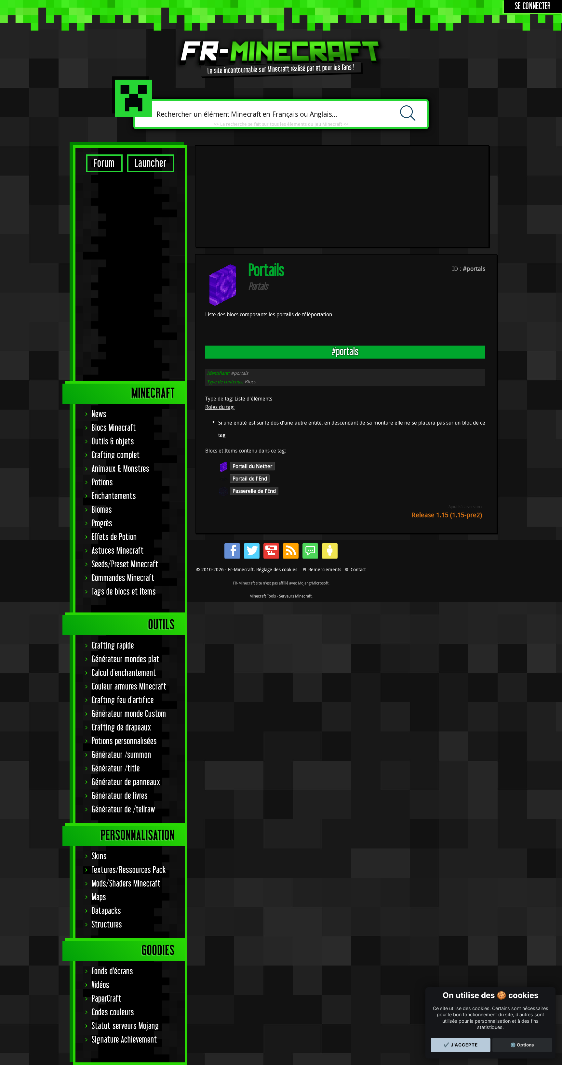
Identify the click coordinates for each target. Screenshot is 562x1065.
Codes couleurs (113, 1012)
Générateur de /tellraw (123, 809)
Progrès (102, 523)
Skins (99, 856)
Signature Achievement (124, 1040)
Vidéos (100, 985)
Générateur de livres (120, 796)
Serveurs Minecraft (295, 595)
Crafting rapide (113, 646)
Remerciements (324, 569)
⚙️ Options (522, 1044)
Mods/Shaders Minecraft (126, 883)
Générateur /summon (121, 755)
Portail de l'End (250, 478)
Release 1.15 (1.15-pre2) (447, 514)
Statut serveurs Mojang (125, 1026)
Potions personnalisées (124, 741)
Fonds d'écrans (112, 971)
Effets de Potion (114, 537)
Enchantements (114, 496)
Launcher (151, 163)
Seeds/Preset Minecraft (125, 564)
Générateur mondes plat (125, 659)
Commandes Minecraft (123, 578)
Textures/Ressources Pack (129, 870)
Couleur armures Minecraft (129, 686)
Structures (107, 924)
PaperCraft (106, 999)
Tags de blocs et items (124, 592)
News (99, 414)
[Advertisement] (130, 276)
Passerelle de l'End (254, 490)
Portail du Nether (252, 466)
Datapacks (106, 911)
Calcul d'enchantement (124, 673)
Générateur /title (116, 768)
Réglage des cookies (276, 569)
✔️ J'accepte (461, 1044)
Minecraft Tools (262, 595)
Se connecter (533, 6)
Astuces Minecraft (118, 551)
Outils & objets (113, 441)
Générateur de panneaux (126, 782)
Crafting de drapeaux (121, 727)
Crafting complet (116, 455)
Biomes (102, 510)
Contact (358, 569)
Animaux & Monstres (120, 469)
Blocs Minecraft (114, 428)
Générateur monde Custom (129, 714)
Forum (104, 163)
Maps (99, 897)
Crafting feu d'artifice (123, 700)
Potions (102, 482)
